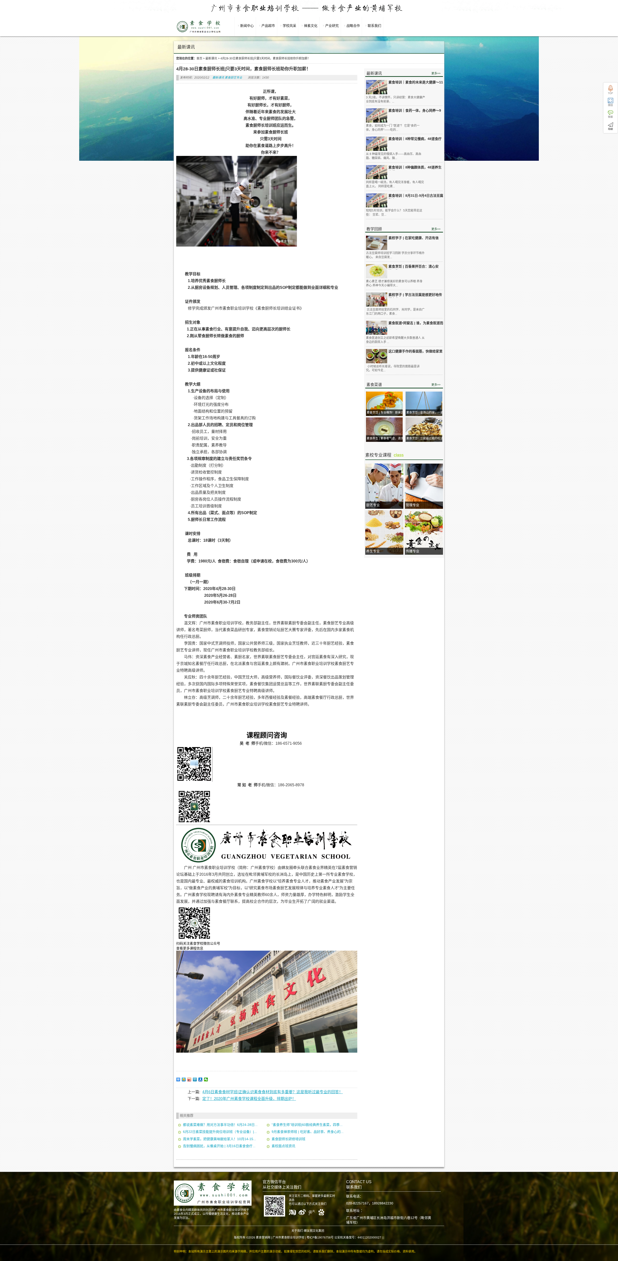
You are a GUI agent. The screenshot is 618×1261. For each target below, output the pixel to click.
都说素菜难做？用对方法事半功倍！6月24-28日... (220, 1125)
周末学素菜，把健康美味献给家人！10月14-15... (219, 1139)
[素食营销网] (198, 33)
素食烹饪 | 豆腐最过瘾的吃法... (425, 438)
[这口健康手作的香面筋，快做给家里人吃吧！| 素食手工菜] (376, 356)
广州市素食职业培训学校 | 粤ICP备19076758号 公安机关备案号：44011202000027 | (328, 1237)
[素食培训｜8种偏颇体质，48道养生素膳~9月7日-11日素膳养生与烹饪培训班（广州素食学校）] (376, 172)
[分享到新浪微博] (189, 1079)
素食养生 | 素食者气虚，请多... (386, 438)
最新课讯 (211, 58)
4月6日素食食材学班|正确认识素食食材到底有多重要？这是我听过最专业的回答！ (272, 1092)
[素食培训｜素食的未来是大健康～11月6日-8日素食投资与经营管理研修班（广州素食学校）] (376, 87)
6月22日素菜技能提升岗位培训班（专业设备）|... (220, 1132)
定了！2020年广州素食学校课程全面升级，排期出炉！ (249, 1099)
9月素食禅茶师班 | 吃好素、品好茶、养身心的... (308, 1132)
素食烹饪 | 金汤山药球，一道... (425, 412)
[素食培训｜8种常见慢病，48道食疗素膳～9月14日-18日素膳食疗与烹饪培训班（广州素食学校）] (376, 144)
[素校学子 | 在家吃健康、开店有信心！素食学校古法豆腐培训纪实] (376, 243)
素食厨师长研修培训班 (288, 1139)
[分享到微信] (206, 1079)
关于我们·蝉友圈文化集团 (307, 1230)
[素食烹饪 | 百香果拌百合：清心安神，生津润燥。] (376, 271)
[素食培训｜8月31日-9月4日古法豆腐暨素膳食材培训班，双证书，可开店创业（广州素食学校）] (376, 200)
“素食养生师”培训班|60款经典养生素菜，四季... (307, 1125)
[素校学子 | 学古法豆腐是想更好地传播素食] (376, 299)
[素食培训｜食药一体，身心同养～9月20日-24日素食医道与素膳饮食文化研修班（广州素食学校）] (376, 115)
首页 (199, 58)
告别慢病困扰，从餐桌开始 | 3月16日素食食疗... (219, 1146)
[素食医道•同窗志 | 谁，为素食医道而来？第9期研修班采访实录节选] (376, 328)
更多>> (436, 73)
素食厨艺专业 (233, 77)
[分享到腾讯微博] (195, 1079)
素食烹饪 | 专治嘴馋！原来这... (386, 412)
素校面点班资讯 (283, 1146)
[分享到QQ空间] (184, 1079)
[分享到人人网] (200, 1079)
